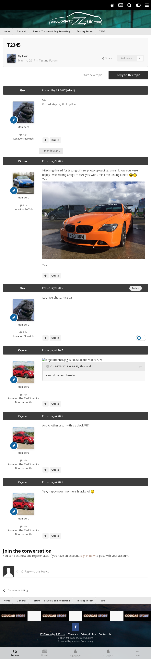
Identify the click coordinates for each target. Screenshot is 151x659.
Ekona (22, 161)
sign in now (87, 556)
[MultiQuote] (45, 140)
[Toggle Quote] (48, 366)
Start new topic (92, 75)
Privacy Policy (88, 634)
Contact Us (105, 634)
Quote (55, 140)
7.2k (24, 134)
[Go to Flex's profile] (11, 58)
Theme (72, 634)
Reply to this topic (128, 75)
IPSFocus (60, 634)
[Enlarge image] (72, 359)
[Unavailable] (93, 220)
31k (24, 205)
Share (108, 58)
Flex (25, 56)
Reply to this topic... (36, 571)
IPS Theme (46, 634)
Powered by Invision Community (75, 641)
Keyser (23, 350)
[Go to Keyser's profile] (23, 372)
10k (24, 394)
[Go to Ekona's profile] (23, 183)
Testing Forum (48, 60)
